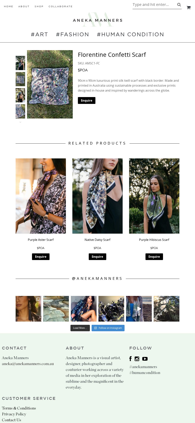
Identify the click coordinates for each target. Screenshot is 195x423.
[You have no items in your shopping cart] (189, 7)
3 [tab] (50, 112)
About (24, 7)
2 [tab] (46, 112)
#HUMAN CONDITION (130, 34)
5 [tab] (58, 112)
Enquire (86, 100)
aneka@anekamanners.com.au (28, 364)
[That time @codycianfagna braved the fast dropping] (139, 309)
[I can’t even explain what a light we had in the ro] (84, 309)
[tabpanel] (50, 84)
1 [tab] (42, 112)
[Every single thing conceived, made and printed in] (166, 309)
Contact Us (11, 420)
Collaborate (61, 7)
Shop (39, 7)
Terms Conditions (19, 408)
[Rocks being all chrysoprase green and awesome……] (56, 309)
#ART (39, 34)
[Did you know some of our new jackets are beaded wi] (111, 309)
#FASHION (72, 34)
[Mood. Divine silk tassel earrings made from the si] (28, 309)
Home (8, 7)
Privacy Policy (14, 414)
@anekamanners (97, 278)
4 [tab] (54, 112)
